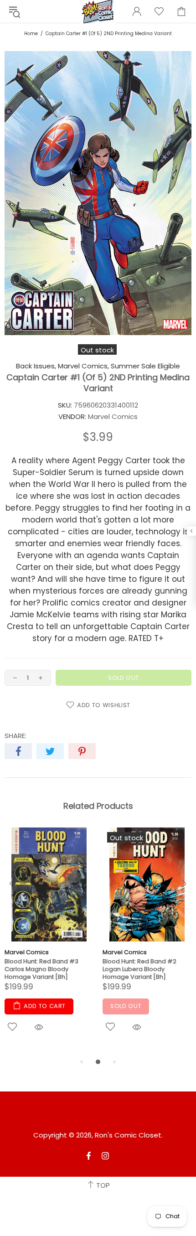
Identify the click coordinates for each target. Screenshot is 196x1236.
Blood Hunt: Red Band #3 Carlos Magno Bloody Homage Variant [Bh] (41, 969)
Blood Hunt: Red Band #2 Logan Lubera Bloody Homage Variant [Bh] (139, 969)
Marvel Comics (27, 952)
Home (31, 33)
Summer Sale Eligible (145, 366)
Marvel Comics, (83, 366)
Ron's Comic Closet (128, 1135)
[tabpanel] (49, 941)
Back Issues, (36, 366)
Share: (15, 735)
